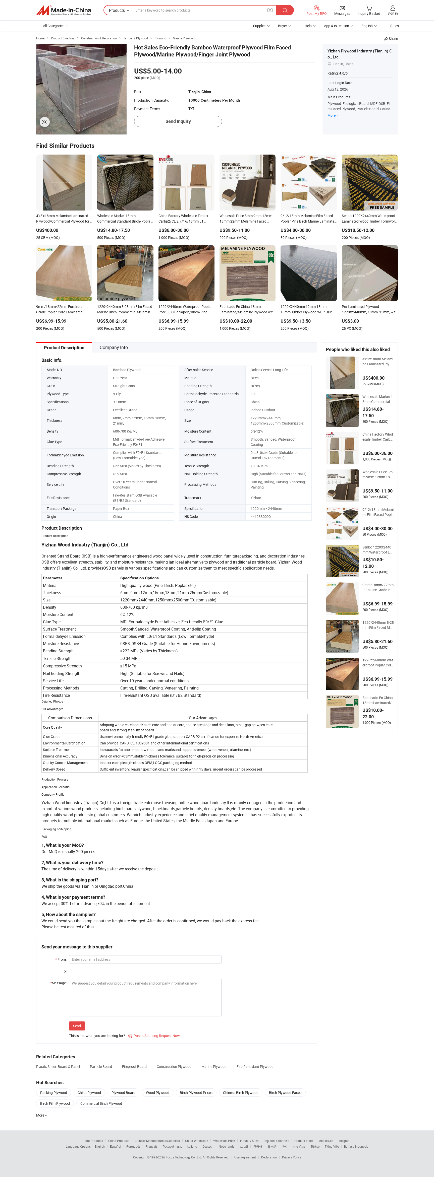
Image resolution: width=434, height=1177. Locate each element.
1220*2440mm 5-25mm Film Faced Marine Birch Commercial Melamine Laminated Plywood (378, 625)
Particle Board (101, 1066)
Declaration (269, 1157)
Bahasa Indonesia (356, 1146)
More (332, 115)
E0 (253, 393)
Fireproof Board (134, 1066)
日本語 (272, 1146)
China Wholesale (196, 1141)
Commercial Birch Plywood (101, 1103)
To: (64, 971)
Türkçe (315, 1146)
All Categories (53, 25)
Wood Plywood (157, 1092)
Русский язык (172, 1146)
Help (308, 25)
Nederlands (226, 1146)
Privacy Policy (291, 1157)
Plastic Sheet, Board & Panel (58, 1066)
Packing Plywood (53, 1092)
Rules (394, 25)
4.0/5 (343, 73)
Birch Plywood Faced (285, 1092)
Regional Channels (276, 1141)
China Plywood (89, 1092)
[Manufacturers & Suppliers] (63, 10)
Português (133, 1146)
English (100, 1146)
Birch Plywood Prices (196, 1092)
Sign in (393, 13)
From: (61, 959)
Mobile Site (325, 1141)
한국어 (257, 1146)
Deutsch (207, 1146)
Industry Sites (249, 1141)
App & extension (336, 25)
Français (151, 1146)
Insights (344, 1141)
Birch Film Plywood (55, 1103)
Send (77, 1025)
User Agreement (245, 1157)
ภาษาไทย (299, 1146)
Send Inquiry (178, 121)
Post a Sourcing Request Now (154, 1035)
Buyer (282, 25)
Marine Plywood (214, 1066)
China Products (118, 1141)
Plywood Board (123, 1092)
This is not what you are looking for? (97, 1035)
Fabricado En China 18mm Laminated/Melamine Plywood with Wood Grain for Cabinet (378, 700)
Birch (255, 377)
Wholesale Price (224, 1141)
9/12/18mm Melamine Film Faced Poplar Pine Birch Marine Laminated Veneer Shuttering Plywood (378, 512)
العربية (244, 1146)
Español (115, 1146)
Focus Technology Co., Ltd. (184, 1157)
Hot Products (94, 1141)
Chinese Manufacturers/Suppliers (157, 1141)
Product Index (303, 1141)
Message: (58, 983)
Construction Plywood (174, 1066)
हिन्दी (284, 1146)
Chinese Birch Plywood (240, 1092)
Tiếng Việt (332, 1146)
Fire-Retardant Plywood (255, 1066)
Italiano (192, 1146)
